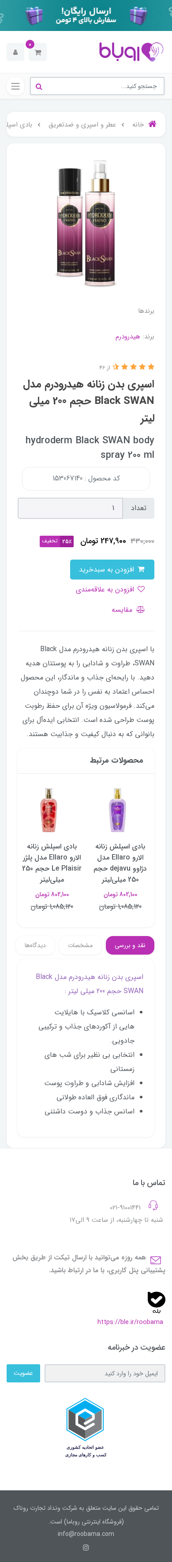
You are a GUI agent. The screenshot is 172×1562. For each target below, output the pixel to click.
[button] (38, 52)
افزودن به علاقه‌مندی (106, 589)
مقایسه (123, 609)
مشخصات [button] (80, 945)
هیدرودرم (128, 336)
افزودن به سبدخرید (107, 569)
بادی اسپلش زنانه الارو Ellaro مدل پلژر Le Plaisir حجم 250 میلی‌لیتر (52, 863)
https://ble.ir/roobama (130, 1322)
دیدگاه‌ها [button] (35, 945)
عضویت (23, 1373)
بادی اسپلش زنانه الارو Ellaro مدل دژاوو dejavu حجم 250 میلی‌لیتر (120, 863)
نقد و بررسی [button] (130, 945)
